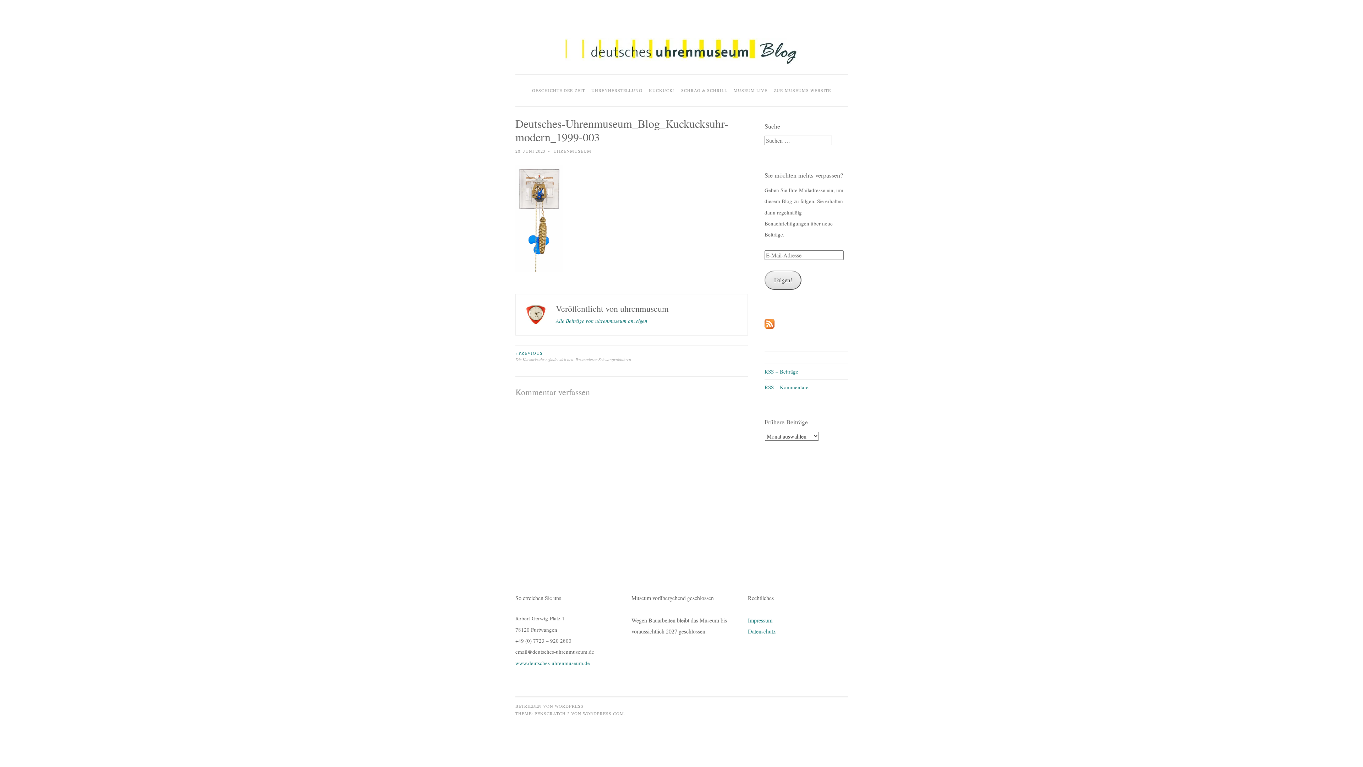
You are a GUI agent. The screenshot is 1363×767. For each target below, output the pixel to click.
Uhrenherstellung (616, 90)
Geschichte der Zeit (558, 90)
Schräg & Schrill (704, 90)
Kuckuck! (662, 90)
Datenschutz (762, 631)
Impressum (760, 620)
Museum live (750, 90)
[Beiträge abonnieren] (769, 326)
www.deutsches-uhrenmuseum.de (552, 663)
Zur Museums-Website (802, 90)
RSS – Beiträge (781, 371)
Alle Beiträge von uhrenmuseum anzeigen (601, 320)
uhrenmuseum (572, 151)
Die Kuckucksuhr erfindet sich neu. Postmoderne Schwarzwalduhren (573, 356)
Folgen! (783, 280)
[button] (681, 51)
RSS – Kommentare (787, 387)
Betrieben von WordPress (549, 706)
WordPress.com (603, 713)
